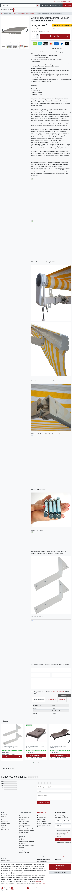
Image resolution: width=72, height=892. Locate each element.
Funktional (7, 890)
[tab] (38, 699)
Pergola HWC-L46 (24, 852)
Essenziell (7, 888)
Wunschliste (57, 29)
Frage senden (64, 695)
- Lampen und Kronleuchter (44, 860)
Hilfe (2, 818)
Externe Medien (34, 888)
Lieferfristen (4, 821)
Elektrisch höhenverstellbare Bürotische (24, 817)
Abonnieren (62, 839)
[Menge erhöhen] (37, 35)
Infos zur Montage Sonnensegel (24, 822)
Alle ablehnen (60, 868)
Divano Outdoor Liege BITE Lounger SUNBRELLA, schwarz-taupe (58, 747)
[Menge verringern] (37, 37)
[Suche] (38, 5)
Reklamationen (41, 827)
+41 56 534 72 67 (66, 1)
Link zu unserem (43, 825)
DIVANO (3, 859)
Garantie (3, 816)
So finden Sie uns (42, 814)
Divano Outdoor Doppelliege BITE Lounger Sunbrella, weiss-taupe (35, 747)
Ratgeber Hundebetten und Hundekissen (27, 842)
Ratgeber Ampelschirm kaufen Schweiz (25, 838)
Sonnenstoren (21, 13)
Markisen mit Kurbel (29, 13)
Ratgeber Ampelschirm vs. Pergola (26, 846)
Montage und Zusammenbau (41, 820)
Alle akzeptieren (60, 865)
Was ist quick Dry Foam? (26, 828)
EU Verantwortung (51, 699)
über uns (3, 825)
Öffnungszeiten (5, 823)
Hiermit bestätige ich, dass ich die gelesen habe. (51, 692)
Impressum (38, 881)
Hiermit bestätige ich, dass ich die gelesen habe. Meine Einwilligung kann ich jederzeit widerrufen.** (63, 833)
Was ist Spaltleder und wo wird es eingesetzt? (26, 831)
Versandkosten (45, 31)
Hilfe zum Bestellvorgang (44, 823)
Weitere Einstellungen (18, 890)
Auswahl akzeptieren (60, 872)
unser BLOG (22, 814)
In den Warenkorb (54, 36)
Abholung (4, 814)
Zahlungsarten (5, 829)
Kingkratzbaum (5, 860)
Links (2, 820)
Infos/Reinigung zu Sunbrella (24, 826)
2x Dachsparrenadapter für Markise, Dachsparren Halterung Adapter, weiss (10, 747)
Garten (14, 13)
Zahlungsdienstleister (19, 888)
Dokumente (62, 699)
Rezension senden (44, 802)
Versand (3, 827)
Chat (54, 1)
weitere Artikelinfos (38, 699)
